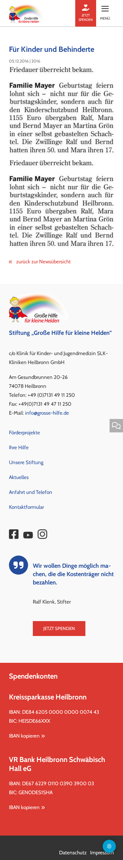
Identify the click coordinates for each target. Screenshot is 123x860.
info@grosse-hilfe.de (47, 413)
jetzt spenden (86, 17)
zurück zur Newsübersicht (43, 262)
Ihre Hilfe (19, 447)
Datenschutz (73, 853)
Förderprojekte (24, 433)
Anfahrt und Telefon (30, 492)
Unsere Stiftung (26, 462)
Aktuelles (19, 477)
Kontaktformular (26, 507)
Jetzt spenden (59, 628)
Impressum (102, 853)
